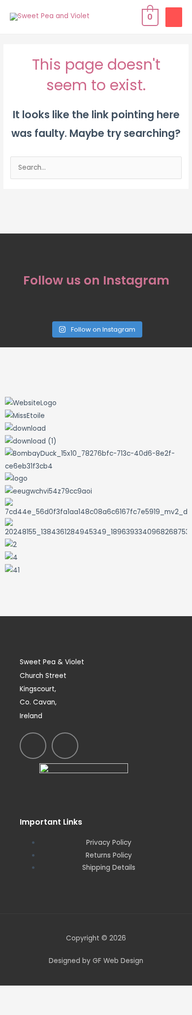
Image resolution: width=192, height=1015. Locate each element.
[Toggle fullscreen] (61, 994)
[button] (96, 583)
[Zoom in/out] (19, 994)
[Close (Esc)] (143, 994)
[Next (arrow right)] (61, 1008)
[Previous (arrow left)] (19, 1008)
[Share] (102, 994)
